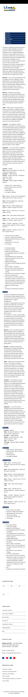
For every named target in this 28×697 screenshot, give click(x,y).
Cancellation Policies (7, 624)
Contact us (5, 620)
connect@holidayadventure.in (13, 653)
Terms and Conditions (7, 613)
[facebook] (10, 1)
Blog (3, 631)
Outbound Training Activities (9, 671)
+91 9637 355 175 (10, 650)
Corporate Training (7, 610)
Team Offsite (5, 681)
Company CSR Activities (8, 674)
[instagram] (17, 1)
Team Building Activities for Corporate (11, 678)
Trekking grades (6, 627)
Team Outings (5, 676)
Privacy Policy (5, 617)
